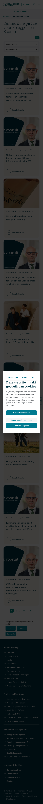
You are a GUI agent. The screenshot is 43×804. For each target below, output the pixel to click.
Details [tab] (24, 377)
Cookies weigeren (21, 425)
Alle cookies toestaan (21, 413)
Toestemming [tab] (13, 377)
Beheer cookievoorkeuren (21, 420)
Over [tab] (33, 377)
